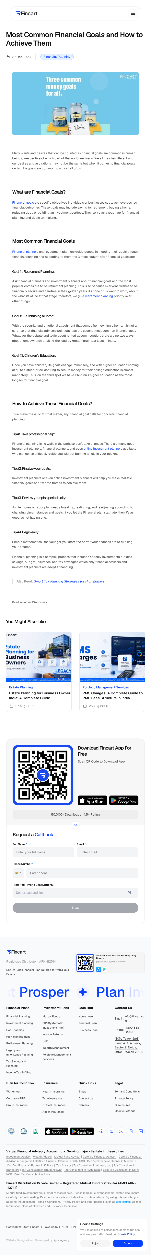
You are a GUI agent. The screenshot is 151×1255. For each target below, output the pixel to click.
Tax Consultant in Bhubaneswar (42, 1169)
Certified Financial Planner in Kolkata (30, 1165)
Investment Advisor (18, 1156)
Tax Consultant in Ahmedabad (92, 1165)
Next (75, 908)
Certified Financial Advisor (99, 1156)
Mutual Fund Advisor (67, 1156)
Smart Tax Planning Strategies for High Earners (69, 581)
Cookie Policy (126, 1234)
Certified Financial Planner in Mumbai (110, 1161)
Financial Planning (57, 57)
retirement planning (99, 296)
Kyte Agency (61, 1240)
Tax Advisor (63, 1165)
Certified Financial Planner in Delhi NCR (60, 1161)
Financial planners (25, 252)
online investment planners (103, 449)
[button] (11, 1131)
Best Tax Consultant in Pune (32, 1174)
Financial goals (23, 202)
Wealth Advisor (42, 1156)
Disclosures (123, 1202)
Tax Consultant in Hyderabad (82, 1169)
